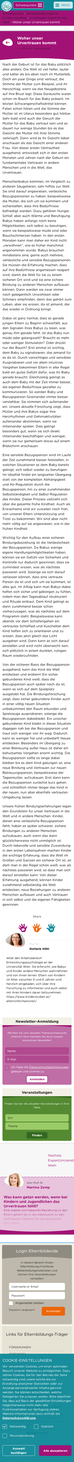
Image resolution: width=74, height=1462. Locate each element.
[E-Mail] (23, 928)
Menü (65, 5)
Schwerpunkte (26, 5)
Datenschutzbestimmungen (49, 1067)
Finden (37, 1135)
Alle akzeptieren (55, 1450)
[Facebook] (37, 928)
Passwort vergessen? (22, 1309)
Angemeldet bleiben (29, 1303)
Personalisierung (22, 1435)
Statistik (47, 1426)
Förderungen (20, 1347)
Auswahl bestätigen (19, 1450)
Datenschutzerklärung (19, 1418)
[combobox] (37, 1118)
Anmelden (37, 1079)
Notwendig (18, 1426)
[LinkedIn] (51, 928)
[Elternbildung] (6, 6)
